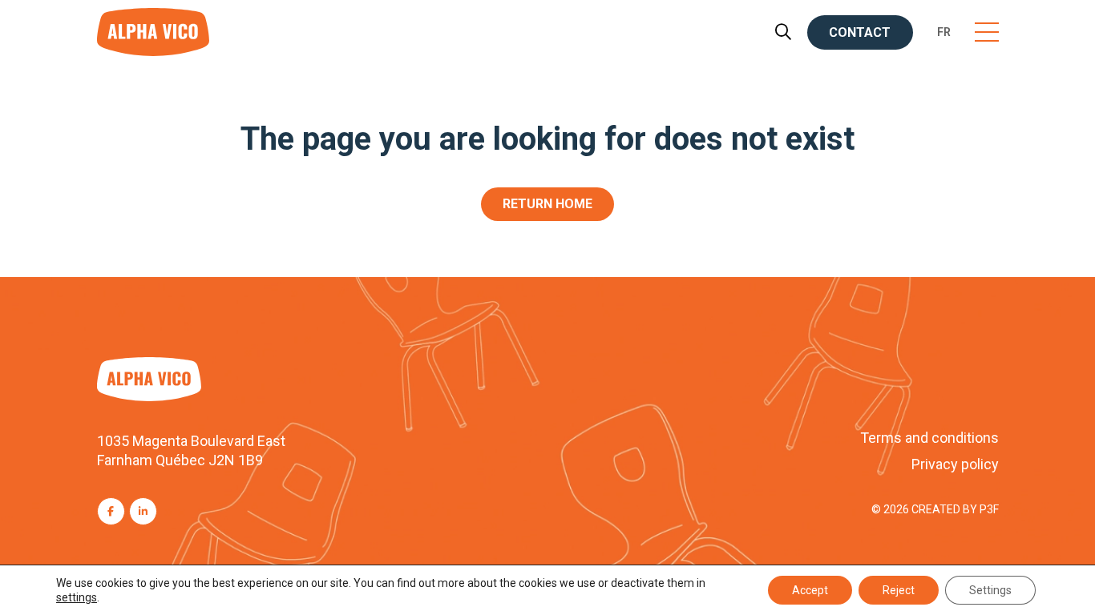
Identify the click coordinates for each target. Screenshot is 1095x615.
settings (76, 597)
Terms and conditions (929, 437)
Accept (810, 590)
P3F (989, 509)
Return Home (547, 203)
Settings (990, 590)
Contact (860, 32)
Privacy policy (955, 464)
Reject (899, 590)
